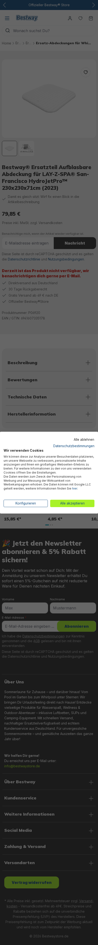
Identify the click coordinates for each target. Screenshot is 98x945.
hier (74, 488)
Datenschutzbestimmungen (73, 446)
